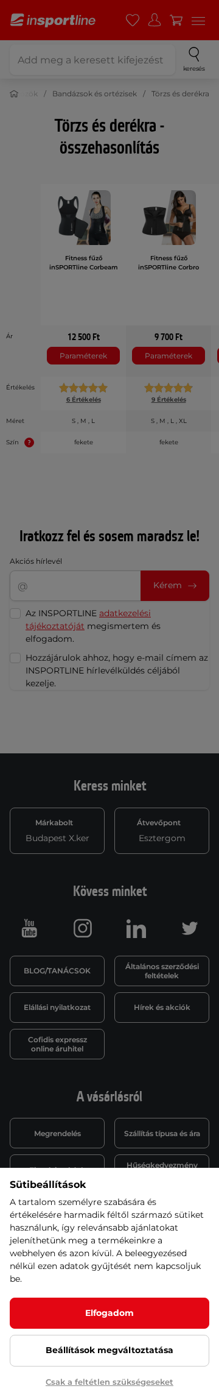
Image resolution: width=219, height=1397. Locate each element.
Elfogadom (109, 1312)
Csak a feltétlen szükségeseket (109, 1382)
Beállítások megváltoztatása (109, 1350)
